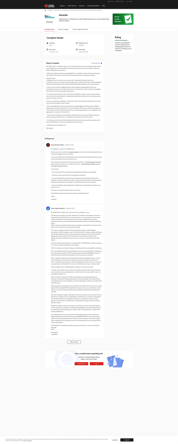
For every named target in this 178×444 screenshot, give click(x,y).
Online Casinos (72, 6)
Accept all (126, 440)
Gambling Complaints (93, 6)
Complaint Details (49, 29)
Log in (96, 363)
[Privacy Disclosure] (101, 63)
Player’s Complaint (63, 29)
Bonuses (81, 6)
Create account (81, 363)
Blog (103, 6)
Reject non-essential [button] (27, 440)
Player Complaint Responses (80, 29)
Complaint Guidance (73, 152)
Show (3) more (74, 342)
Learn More (115, 440)
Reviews (62, 6)
